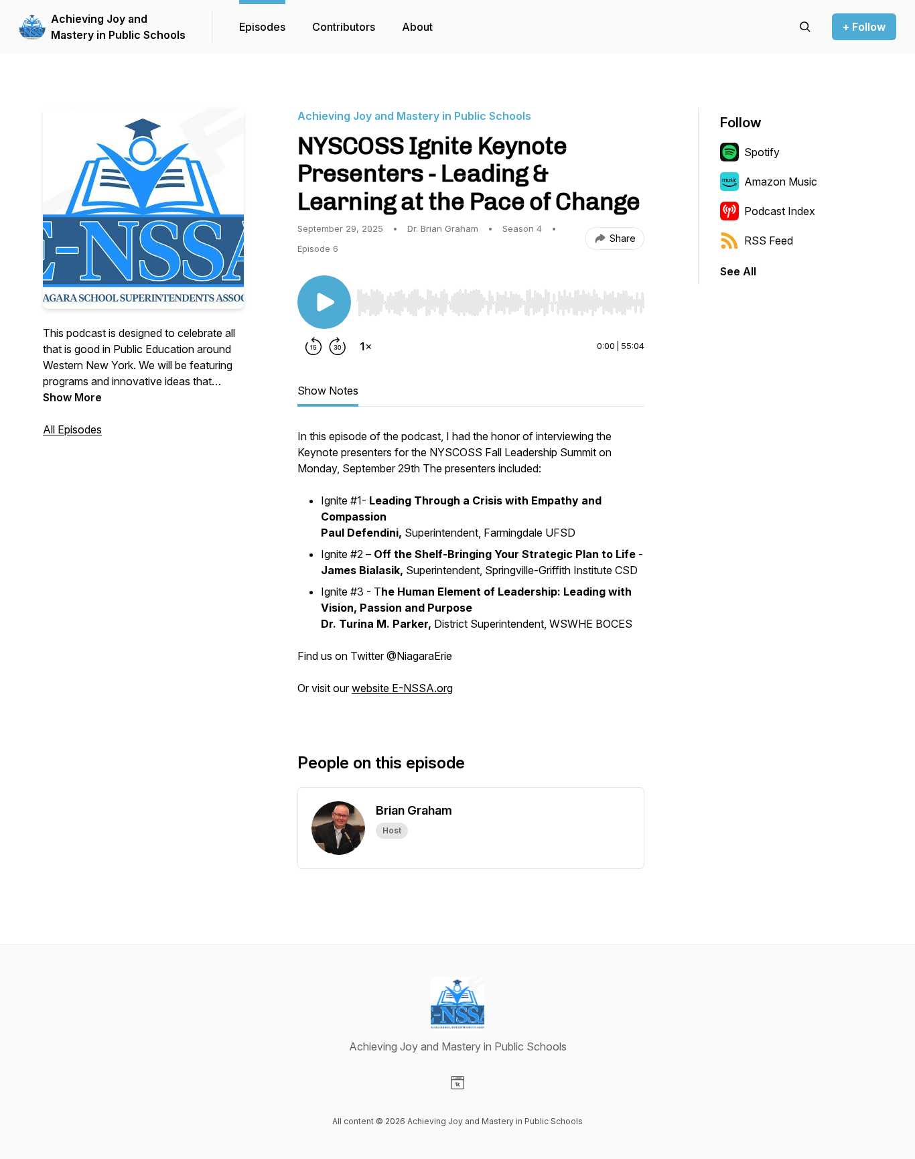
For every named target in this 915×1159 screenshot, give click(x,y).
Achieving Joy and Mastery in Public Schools (118, 27)
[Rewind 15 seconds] (313, 346)
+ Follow (864, 26)
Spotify (762, 152)
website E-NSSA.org (402, 688)
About (417, 26)
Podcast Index (779, 211)
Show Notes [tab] (327, 390)
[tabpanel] (470, 568)
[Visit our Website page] (457, 1082)
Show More (72, 397)
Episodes (262, 26)
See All (738, 271)
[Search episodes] (805, 27)
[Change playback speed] (365, 346)
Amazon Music (780, 181)
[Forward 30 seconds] (337, 346)
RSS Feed (768, 240)
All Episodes (72, 429)
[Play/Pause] (324, 302)
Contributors (343, 26)
